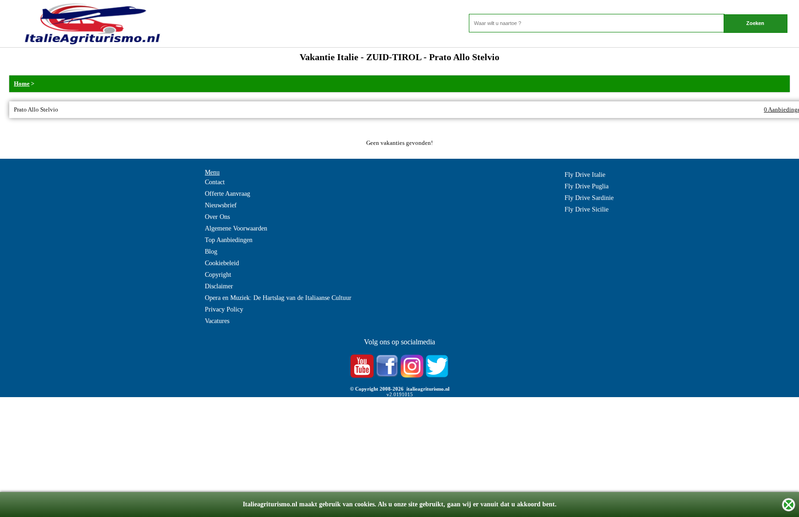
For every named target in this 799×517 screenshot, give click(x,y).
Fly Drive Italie (585, 174)
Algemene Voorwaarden (236, 228)
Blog (211, 251)
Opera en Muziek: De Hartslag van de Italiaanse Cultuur (278, 297)
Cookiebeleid (222, 263)
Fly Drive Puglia (586, 186)
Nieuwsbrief (221, 205)
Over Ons (217, 216)
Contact (215, 182)
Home (22, 83)
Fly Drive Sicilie (586, 209)
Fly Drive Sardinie (589, 197)
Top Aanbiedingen (228, 240)
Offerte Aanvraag (227, 193)
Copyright (218, 274)
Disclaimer (219, 286)
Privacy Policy (224, 309)
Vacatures (217, 321)
